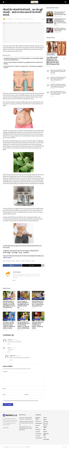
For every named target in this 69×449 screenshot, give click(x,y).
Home (4, 6)
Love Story (38, 431)
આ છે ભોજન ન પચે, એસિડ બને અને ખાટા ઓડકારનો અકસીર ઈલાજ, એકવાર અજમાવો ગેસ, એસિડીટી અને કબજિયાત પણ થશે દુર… (9, 325)
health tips (28, 260)
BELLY (13, 260)
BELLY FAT (18, 260)
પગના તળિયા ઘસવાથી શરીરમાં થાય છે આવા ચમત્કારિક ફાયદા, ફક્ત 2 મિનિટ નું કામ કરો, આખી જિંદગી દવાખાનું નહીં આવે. (52, 60)
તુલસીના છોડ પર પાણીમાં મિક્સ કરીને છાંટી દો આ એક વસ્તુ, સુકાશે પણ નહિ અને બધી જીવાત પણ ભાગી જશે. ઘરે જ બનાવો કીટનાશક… (58, 86)
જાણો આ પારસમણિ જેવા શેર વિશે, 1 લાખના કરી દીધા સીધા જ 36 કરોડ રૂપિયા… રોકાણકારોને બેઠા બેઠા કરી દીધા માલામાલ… (58, 93)
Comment (5, 371)
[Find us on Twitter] (65, 447)
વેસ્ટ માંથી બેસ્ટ (46, 439)
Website (26, 394)
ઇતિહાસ (44, 419)
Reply (10, 344)
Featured (37, 425)
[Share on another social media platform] (42, 265)
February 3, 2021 (58, 32)
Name (4, 388)
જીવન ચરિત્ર (45, 422)
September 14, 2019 (58, 16)
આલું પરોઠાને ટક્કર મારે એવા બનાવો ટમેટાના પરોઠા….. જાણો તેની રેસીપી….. (25, 418)
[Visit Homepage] (34, 2)
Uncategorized (8, 6)
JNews (7, 446)
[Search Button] (65, 2)
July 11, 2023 (34, 330)
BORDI (23, 260)
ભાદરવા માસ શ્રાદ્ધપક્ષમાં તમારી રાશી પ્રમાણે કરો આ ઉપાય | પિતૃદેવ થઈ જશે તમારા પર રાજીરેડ (60, 13)
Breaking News (39, 423)
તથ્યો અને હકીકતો (45, 426)
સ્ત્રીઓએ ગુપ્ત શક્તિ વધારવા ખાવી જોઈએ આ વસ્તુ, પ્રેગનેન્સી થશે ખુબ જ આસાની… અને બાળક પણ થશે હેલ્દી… (37, 325)
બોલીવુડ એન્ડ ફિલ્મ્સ (46, 434)
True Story (38, 435)
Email (4, 394)
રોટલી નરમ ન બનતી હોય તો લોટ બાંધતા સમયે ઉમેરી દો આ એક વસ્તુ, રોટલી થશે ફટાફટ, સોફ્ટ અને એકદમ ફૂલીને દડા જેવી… (58, 79)
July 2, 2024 (5, 309)
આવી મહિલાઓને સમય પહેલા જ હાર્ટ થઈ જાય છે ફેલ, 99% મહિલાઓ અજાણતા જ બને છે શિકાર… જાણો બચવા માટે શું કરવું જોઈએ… (60, 21)
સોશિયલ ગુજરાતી (7, 258)
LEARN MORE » (6, 427)
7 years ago (16, 339)
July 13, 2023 (34, 307)
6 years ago (19, 355)
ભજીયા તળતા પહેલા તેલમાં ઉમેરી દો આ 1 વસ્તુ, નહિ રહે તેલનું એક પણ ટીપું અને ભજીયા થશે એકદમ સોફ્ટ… (58, 71)
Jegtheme (28, 446)
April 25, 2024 (20, 330)
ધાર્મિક (44, 429)
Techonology (38, 433)
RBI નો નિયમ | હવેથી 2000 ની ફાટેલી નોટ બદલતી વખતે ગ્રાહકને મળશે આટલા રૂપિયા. (60, 29)
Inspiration (38, 429)
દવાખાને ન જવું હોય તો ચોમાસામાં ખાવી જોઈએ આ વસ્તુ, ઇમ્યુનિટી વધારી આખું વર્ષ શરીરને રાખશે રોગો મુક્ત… (23, 63)
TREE (33, 260)
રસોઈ (44, 437)
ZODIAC (45, 417)
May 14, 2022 (57, 25)
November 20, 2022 (19, 19)
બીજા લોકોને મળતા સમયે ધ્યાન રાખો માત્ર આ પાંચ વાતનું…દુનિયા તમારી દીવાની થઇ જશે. (26, 423)
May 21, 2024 (5, 330)
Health (37, 427)
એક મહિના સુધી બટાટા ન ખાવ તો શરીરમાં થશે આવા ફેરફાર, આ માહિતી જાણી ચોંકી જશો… (25, 428)
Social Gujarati (10, 19)
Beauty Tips (38, 421)
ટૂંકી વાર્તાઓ (45, 424)
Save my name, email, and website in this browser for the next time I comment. (21, 400)
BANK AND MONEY (38, 418)
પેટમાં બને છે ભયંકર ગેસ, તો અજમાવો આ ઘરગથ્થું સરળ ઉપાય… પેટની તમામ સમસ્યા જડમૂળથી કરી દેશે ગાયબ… (23, 67)
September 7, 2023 (21, 309)
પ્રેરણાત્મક (45, 431)
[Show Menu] (3, 2)
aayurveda (8, 260)
